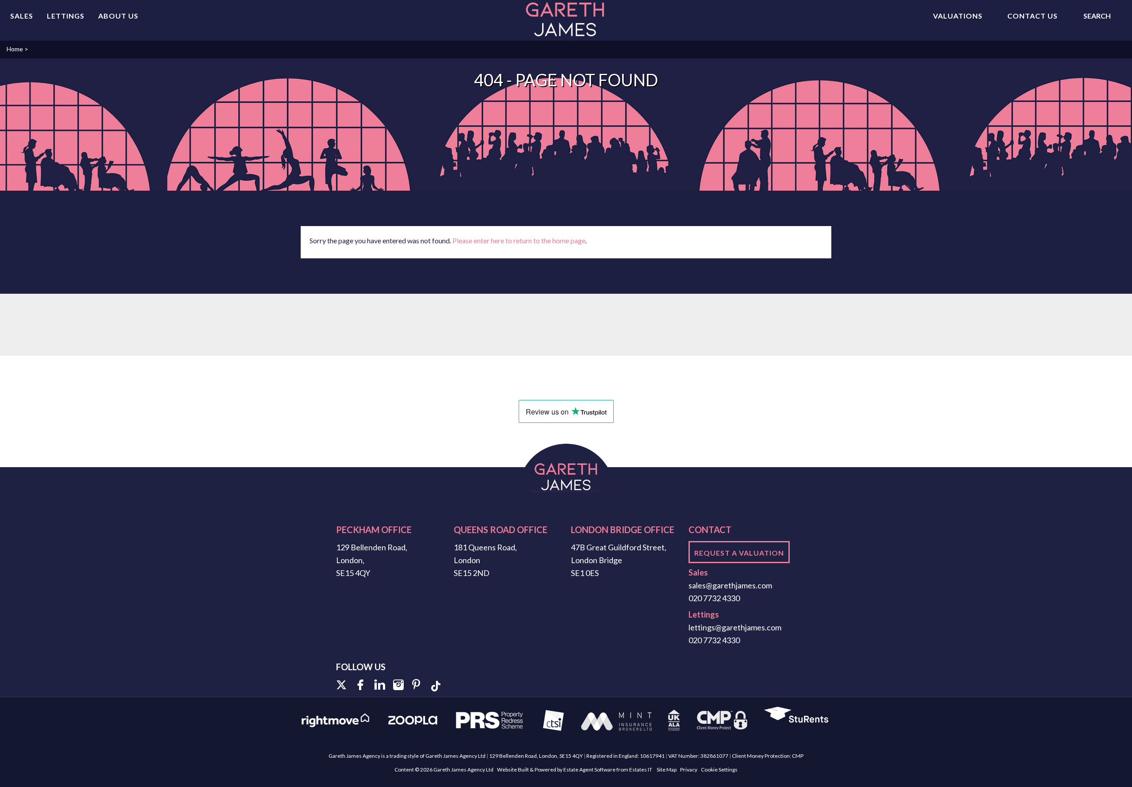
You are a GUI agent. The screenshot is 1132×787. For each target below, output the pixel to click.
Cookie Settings (719, 769)
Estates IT (640, 769)
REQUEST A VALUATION (739, 553)
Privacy (688, 769)
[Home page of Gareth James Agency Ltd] (566, 19)
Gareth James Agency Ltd (463, 769)
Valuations (958, 16)
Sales (21, 16)
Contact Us (1032, 16)
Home (15, 49)
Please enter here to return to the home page (518, 240)
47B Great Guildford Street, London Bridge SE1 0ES (618, 560)
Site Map (667, 769)
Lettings (65, 16)
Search (1097, 16)
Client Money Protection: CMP (767, 755)
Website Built (513, 769)
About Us (118, 16)
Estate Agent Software (589, 769)
